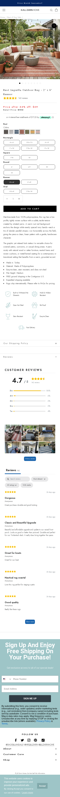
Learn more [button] (27, 792)
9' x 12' (47, 148)
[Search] (51, 10)
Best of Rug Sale (14, 17)
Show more (30, 621)
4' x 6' (12, 142)
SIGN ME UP (30, 698)
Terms (5, 723)
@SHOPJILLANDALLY (15, 744)
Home (2, 17)
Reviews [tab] (13, 470)
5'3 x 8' (11, 191)
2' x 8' (29, 182)
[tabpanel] (30, 551)
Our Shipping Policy (15, 343)
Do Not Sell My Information (36, 773)
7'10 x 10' (29, 148)
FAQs (42, 283)
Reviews (8, 356)
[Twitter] (22, 740)
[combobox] (7, 679)
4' (11, 167)
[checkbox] (27, 485)
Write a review (30, 458)
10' (47, 167)
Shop (6, 759)
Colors (6, 127)
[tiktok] (43, 740)
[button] (6, 132)
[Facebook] (15, 740)
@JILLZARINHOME (46, 744)
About (7, 748)
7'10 (11, 157)
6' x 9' (47, 142)
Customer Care (13, 754)
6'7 (29, 167)
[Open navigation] (4, 10)
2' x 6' (11, 182)
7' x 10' (11, 148)
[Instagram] (28, 740)
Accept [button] (42, 786)
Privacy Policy (44, 721)
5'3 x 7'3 (29, 142)
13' (29, 157)
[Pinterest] (35, 740)
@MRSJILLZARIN (31, 744)
